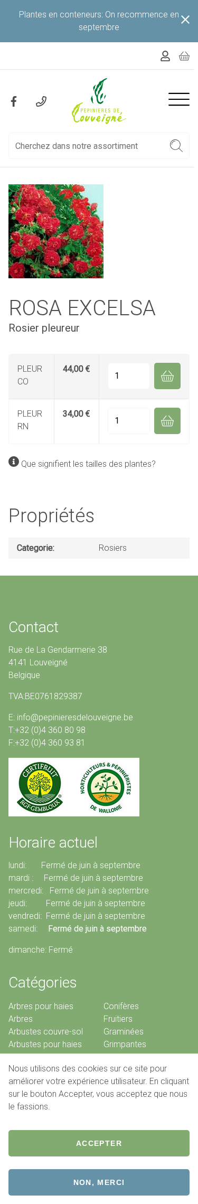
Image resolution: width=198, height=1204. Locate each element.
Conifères (121, 1006)
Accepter (99, 1143)
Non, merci (99, 1182)
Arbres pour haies (40, 1006)
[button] (177, 146)
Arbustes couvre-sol (45, 1032)
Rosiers (113, 548)
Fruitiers (118, 1019)
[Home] (99, 101)
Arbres (20, 1019)
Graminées (123, 1032)
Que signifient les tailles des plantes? (88, 464)
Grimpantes (124, 1044)
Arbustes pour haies (45, 1044)
